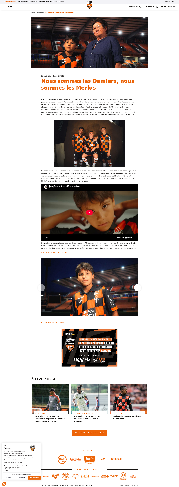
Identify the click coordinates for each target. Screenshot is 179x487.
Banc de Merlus (45, 2)
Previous (41, 287)
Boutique (33, 2)
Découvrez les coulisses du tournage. (55, 252)
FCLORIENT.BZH (10, 2)
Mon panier (166, 6)
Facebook (58, 322)
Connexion (149, 6)
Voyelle (135, 485)
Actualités (40, 12)
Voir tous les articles (89, 433)
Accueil (33, 12)
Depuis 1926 (170, 2)
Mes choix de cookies (85, 485)
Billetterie (23, 2)
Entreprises (59, 2)
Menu (10, 6)
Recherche (133, 6)
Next (137, 287)
